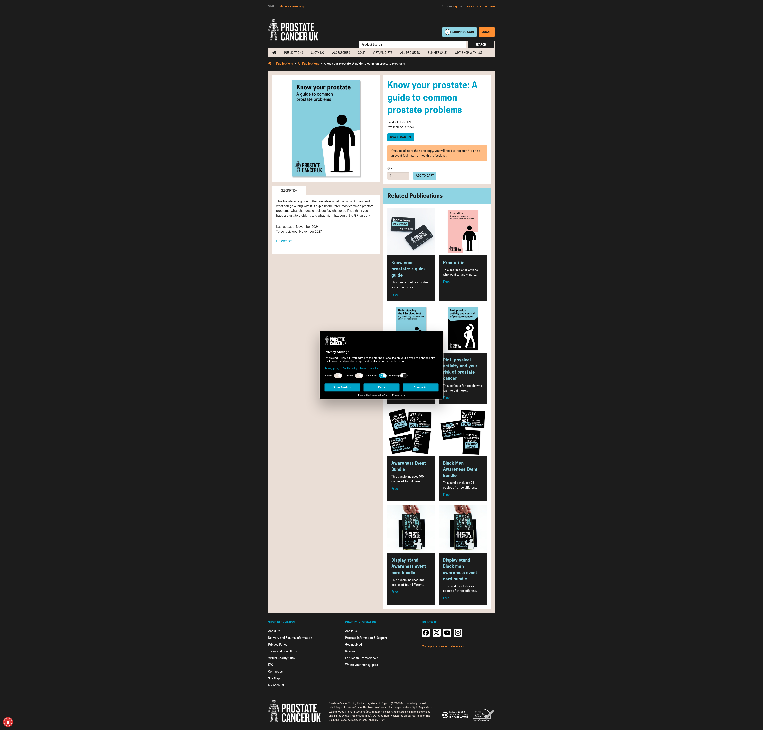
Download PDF (401, 137)
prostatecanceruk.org (289, 6)
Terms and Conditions (282, 651)
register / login (466, 151)
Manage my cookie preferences (443, 646)
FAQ (270, 665)
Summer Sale (437, 53)
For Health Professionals (361, 658)
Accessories (341, 53)
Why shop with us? (468, 53)
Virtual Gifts (382, 53)
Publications (293, 53)
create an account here (479, 6)
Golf (361, 53)
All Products (410, 53)
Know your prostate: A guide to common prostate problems (364, 63)
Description (289, 190)
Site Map (274, 678)
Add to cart (425, 176)
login (456, 6)
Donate (486, 32)
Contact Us (275, 671)
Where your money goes (361, 665)
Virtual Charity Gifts (281, 658)
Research (351, 651)
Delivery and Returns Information (290, 638)
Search (480, 44)
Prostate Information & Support (366, 638)
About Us (274, 631)
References (284, 241)
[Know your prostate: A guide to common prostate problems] (326, 128)
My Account (276, 685)
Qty (389, 168)
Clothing (317, 53)
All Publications (308, 63)
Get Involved (353, 644)
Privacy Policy (277, 644)
